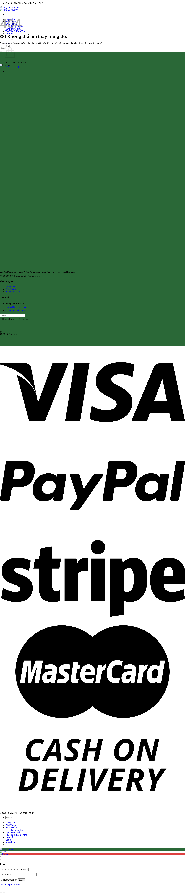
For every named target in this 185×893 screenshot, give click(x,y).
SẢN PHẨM (11, 827)
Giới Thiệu (10, 289)
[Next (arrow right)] (4, 892)
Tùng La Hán (17, 830)
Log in (21, 880)
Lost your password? (10, 885)
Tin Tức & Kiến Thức (16, 31)
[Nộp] (12, 39)
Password (5, 874)
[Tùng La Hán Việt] (9, 8)
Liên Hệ (9, 34)
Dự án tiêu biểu (13, 832)
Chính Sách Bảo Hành (15, 310)
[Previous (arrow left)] (1, 892)
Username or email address (14, 869)
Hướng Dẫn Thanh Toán (16, 307)
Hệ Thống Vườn (13, 291)
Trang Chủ (10, 287)
